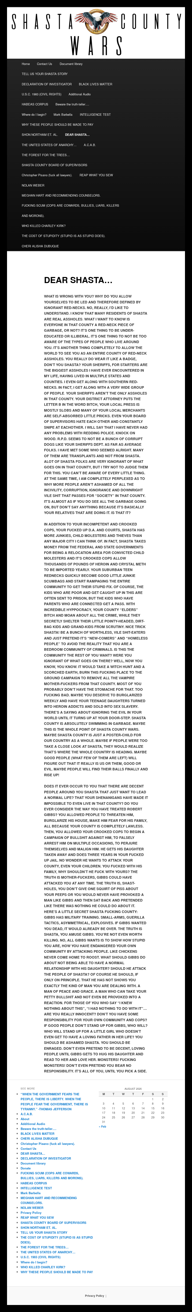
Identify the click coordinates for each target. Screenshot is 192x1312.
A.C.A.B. (90, 145)
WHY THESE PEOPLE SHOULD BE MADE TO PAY (57, 124)
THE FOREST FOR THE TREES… (46, 155)
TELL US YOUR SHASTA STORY (45, 74)
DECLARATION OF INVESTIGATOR (47, 84)
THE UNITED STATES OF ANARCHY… (49, 145)
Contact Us (44, 63)
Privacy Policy (31, 1212)
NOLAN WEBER (33, 185)
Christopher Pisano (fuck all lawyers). (47, 175)
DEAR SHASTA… (77, 134)
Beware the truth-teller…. (72, 104)
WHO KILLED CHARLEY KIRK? (44, 225)
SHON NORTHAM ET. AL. (40, 134)
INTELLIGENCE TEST (95, 114)
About (25, 1119)
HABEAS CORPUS (35, 104)
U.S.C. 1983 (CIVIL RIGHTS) (41, 94)
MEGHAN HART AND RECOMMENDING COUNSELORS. (61, 195)
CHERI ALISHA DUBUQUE (40, 246)
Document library (71, 63)
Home (26, 63)
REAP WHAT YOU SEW (96, 175)
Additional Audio (80, 94)
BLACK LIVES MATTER (95, 84)
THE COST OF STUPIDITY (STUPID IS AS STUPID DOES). (63, 236)
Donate (26, 1168)
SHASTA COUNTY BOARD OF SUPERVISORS (54, 165)
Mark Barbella (63, 114)
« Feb (102, 1126)
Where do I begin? (34, 114)
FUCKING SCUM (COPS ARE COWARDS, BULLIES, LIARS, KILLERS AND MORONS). (70, 210)
